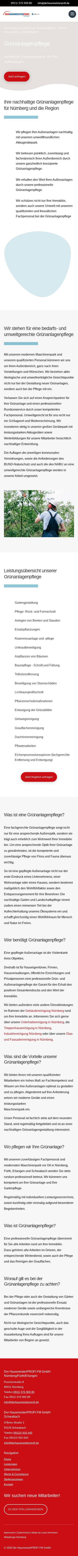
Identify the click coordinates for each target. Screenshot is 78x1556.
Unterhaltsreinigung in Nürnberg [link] (42, 1022)
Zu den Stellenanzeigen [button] (25, 1509)
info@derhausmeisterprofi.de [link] (21, 1402)
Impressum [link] (9, 1532)
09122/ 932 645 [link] (22, 1432)
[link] (52, 3)
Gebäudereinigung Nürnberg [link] (44, 1010)
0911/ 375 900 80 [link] (23, 1391)
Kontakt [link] (8, 1484)
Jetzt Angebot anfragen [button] (39, 776)
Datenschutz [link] (23, 1532)
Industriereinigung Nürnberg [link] (23, 1033)
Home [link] (7, 1459)
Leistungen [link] (10, 1464)
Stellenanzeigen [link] (13, 1479)
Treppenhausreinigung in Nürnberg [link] (27, 1028)
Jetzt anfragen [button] (16, 76)
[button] (72, 14)
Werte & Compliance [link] (16, 1474)
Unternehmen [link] (12, 1469)
